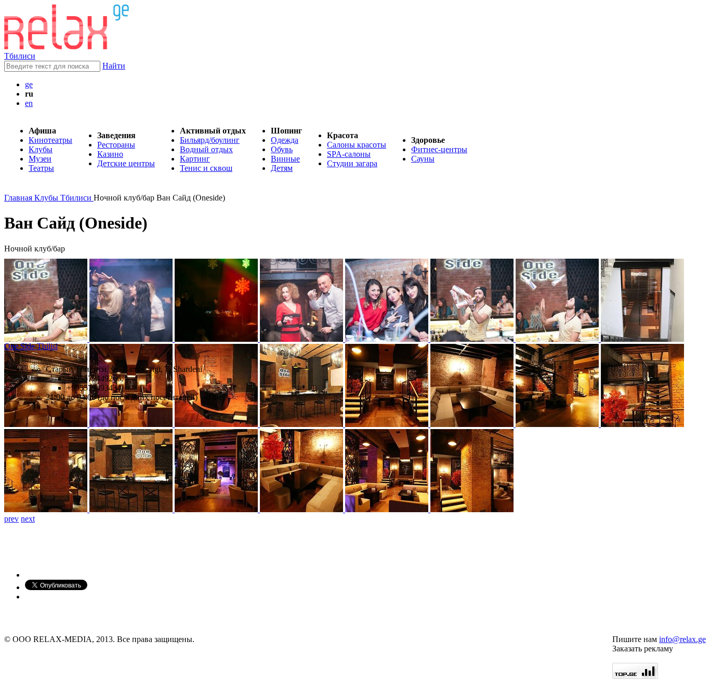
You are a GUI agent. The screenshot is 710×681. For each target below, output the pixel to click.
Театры (41, 168)
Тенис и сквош (206, 168)
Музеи (40, 158)
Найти (113, 65)
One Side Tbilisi (31, 346)
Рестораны (116, 144)
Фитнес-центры (439, 149)
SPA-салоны (349, 154)
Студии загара (352, 163)
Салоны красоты (356, 144)
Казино (110, 154)
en (29, 103)
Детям (282, 168)
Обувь (282, 149)
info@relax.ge (682, 639)
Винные (285, 158)
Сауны (423, 158)
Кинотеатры (50, 140)
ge (29, 84)
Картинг (195, 158)
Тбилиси (19, 55)
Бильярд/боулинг (210, 140)
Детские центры (126, 163)
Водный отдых (206, 149)
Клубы (40, 149)
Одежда (284, 140)
